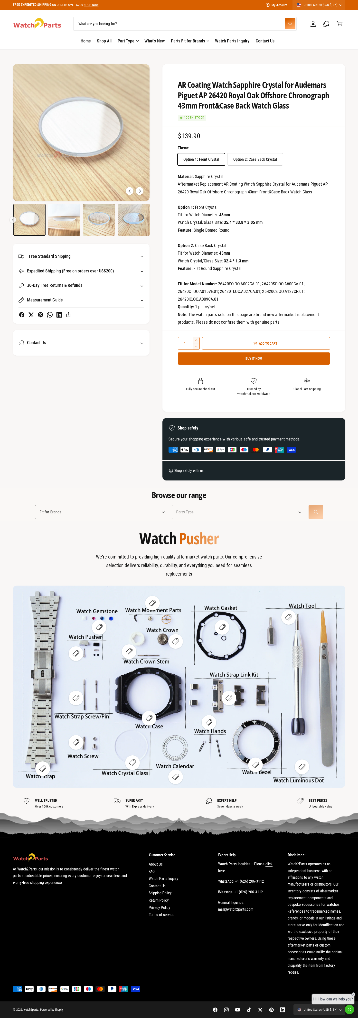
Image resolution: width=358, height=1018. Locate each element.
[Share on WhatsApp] (50, 314)
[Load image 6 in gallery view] (99, 220)
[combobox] (185, 23)
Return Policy (159, 900)
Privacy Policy (159, 907)
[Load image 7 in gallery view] (134, 220)
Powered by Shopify (51, 1009)
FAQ (152, 871)
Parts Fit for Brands (188, 40)
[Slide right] (139, 191)
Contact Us (157, 886)
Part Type (126, 40)
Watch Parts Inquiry (163, 878)
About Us (156, 864)
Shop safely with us (189, 470)
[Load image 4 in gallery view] (29, 220)
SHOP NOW (91, 5)
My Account (279, 5)
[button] (339, 23)
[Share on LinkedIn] (59, 314)
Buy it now (253, 358)
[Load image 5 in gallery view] (64, 220)
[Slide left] (129, 191)
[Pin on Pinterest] (40, 314)
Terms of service (161, 914)
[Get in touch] (326, 23)
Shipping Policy (160, 893)
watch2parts (31, 1009)
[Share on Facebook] (22, 314)
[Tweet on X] (31, 314)
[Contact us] (349, 1009)
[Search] (316, 512)
